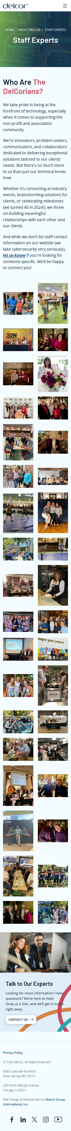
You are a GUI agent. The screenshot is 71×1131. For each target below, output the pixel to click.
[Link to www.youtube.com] (58, 1119)
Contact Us (18, 1019)
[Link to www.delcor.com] (16, 5)
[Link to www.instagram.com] (46, 1119)
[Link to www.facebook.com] (12, 1119)
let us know (14, 255)
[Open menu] (65, 6)
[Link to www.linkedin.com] (23, 1119)
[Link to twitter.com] (34, 1119)
